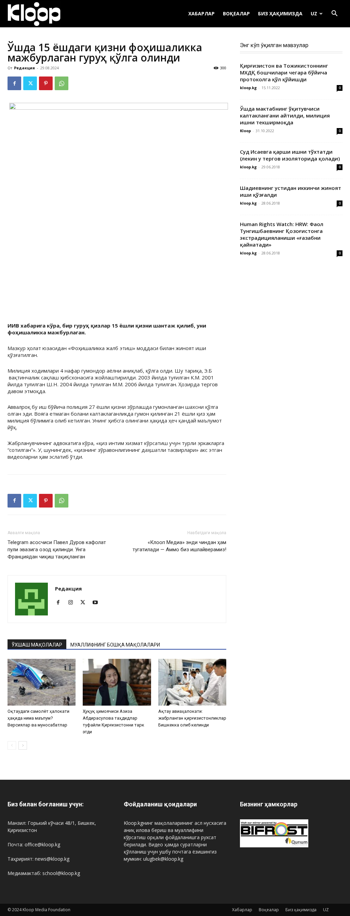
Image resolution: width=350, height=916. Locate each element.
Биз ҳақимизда (280, 13)
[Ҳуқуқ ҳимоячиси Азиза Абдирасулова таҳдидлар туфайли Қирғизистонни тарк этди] (117, 682)
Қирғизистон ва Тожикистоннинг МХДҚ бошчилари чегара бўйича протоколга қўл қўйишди (284, 72)
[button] (334, 14)
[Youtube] (97, 603)
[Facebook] (14, 83)
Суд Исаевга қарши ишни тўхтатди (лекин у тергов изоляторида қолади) (290, 155)
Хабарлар (201, 13)
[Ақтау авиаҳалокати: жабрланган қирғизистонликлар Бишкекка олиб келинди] (192, 682)
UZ (314, 13)
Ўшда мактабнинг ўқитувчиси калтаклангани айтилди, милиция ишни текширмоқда (285, 115)
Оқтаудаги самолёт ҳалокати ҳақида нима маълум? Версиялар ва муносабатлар (38, 718)
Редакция (24, 67)
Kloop (245, 130)
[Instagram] (73, 603)
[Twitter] (30, 83)
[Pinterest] (46, 83)
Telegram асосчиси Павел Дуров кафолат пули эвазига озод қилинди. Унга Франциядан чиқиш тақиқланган (57, 549)
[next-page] (22, 745)
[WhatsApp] (61, 83)
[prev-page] (12, 745)
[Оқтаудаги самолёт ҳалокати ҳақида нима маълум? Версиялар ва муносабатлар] (42, 682)
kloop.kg (248, 87)
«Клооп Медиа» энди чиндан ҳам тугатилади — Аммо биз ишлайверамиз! (179, 546)
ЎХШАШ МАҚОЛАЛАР (37, 645)
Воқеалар (236, 13)
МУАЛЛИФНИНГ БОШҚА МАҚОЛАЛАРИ (115, 645)
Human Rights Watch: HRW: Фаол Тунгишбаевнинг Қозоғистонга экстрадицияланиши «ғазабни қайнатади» (281, 234)
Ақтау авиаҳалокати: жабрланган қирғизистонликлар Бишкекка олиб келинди (192, 718)
